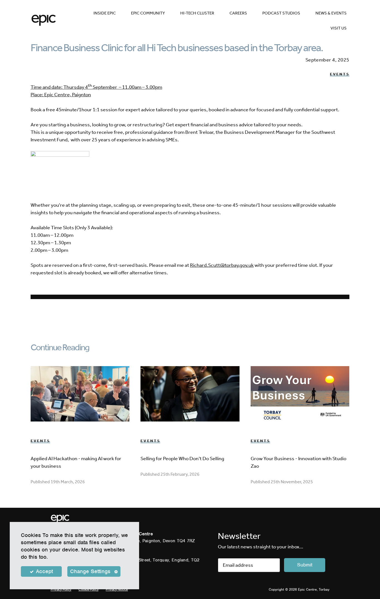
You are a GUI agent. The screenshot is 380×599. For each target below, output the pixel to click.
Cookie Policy (88, 589)
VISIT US (338, 28)
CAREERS (238, 13)
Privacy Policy (61, 589)
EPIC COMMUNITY (148, 13)
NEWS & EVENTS (331, 13)
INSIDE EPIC (104, 13)
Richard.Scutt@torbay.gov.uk (222, 265)
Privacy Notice (117, 589)
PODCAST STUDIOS (281, 13)
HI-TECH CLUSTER (197, 13)
